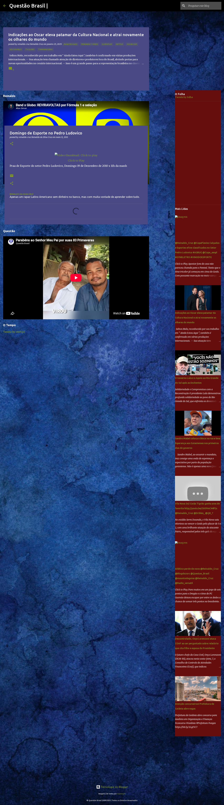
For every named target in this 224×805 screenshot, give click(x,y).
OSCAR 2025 (132, 44)
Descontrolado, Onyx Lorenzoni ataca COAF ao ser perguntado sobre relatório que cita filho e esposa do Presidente (197, 643)
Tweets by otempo (14, 331)
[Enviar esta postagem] (12, 177)
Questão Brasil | (28, 6)
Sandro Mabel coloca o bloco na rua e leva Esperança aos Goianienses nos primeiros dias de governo (197, 443)
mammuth (121, 794)
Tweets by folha (184, 97)
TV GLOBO (29, 49)
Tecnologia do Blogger (114, 786)
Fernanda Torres (89, 44)
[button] (12, 144)
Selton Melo (16, 49)
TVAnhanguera (45, 49)
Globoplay (107, 44)
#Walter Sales (70, 44)
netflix (119, 44)
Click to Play (76, 160)
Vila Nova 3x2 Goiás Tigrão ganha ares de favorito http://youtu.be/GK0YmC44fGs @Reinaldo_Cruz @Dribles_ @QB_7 (197, 508)
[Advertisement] (164, 142)
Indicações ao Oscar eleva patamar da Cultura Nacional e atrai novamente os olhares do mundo (195, 318)
